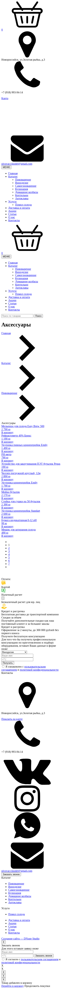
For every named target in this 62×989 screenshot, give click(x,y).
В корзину (7, 432)
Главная (13, 173)
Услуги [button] (12, 201)
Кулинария (21, 189)
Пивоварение (23, 179)
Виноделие (21, 182)
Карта (4, 98)
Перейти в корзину (12, 985)
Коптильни (21, 195)
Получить (8, 663)
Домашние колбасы (26, 192)
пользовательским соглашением (39, 959)
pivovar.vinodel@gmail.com (16, 163)
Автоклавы (21, 198)
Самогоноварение (25, 185)
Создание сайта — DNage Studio (20, 938)
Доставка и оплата (19, 207)
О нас (11, 217)
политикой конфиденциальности (39, 669)
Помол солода (23, 204)
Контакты (14, 220)
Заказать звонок (11, 874)
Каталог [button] (13, 176)
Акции (12, 210)
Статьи (12, 214)
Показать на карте (12, 719)
